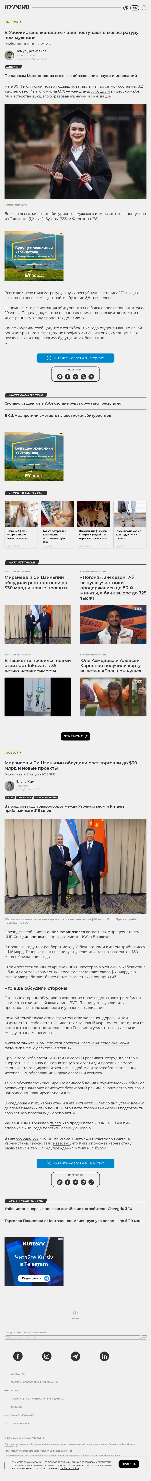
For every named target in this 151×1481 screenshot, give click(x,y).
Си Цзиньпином (29, 937)
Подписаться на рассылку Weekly (28, 1333)
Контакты (16, 1407)
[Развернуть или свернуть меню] (143, 7)
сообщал (43, 328)
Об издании (17, 1374)
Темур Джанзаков (31, 51)
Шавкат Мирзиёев (46, 797)
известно (61, 1143)
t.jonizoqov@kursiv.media (31, 58)
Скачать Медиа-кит (22, 1415)
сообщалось (27, 1138)
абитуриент (13, 67)
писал (55, 1123)
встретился (96, 932)
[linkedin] (104, 1356)
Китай (10, 797)
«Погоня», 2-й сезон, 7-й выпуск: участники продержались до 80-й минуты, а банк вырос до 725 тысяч (113, 588)
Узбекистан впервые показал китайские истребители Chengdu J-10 (68, 1209)
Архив (14, 1390)
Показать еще (75, 736)
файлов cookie (69, 1468)
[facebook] (18, 1356)
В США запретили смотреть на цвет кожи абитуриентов (58, 415)
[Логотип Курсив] (17, 7)
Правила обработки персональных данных (37, 1399)
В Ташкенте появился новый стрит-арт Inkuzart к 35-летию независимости (38, 666)
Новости (13, 22)
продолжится (127, 308)
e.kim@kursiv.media (28, 789)
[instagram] (47, 1356)
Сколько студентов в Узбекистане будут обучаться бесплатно (63, 403)
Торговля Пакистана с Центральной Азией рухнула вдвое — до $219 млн (73, 1221)
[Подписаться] (143, 1337)
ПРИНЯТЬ (129, 1464)
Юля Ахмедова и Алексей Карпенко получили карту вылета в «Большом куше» (110, 666)
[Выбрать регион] (125, 7)
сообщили (100, 91)
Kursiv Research (19, 1424)
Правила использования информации (34, 1382)
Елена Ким (25, 782)
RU (135, 8)
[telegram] (75, 1356)
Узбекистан (24, 797)
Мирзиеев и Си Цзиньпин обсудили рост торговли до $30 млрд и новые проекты (36, 583)
